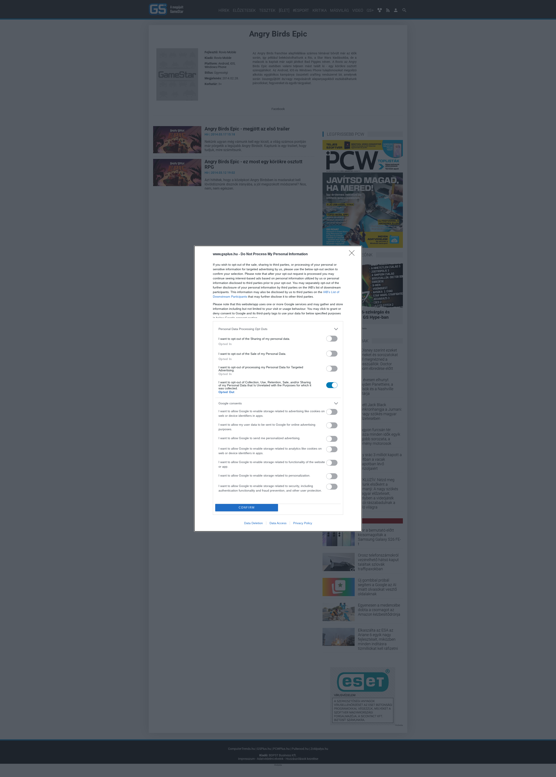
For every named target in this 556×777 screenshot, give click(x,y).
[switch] (332, 339)
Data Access (278, 523)
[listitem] (278, 329)
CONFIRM (247, 507)
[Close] (353, 254)
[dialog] (278, 388)
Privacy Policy (302, 523)
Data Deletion (253, 523)
